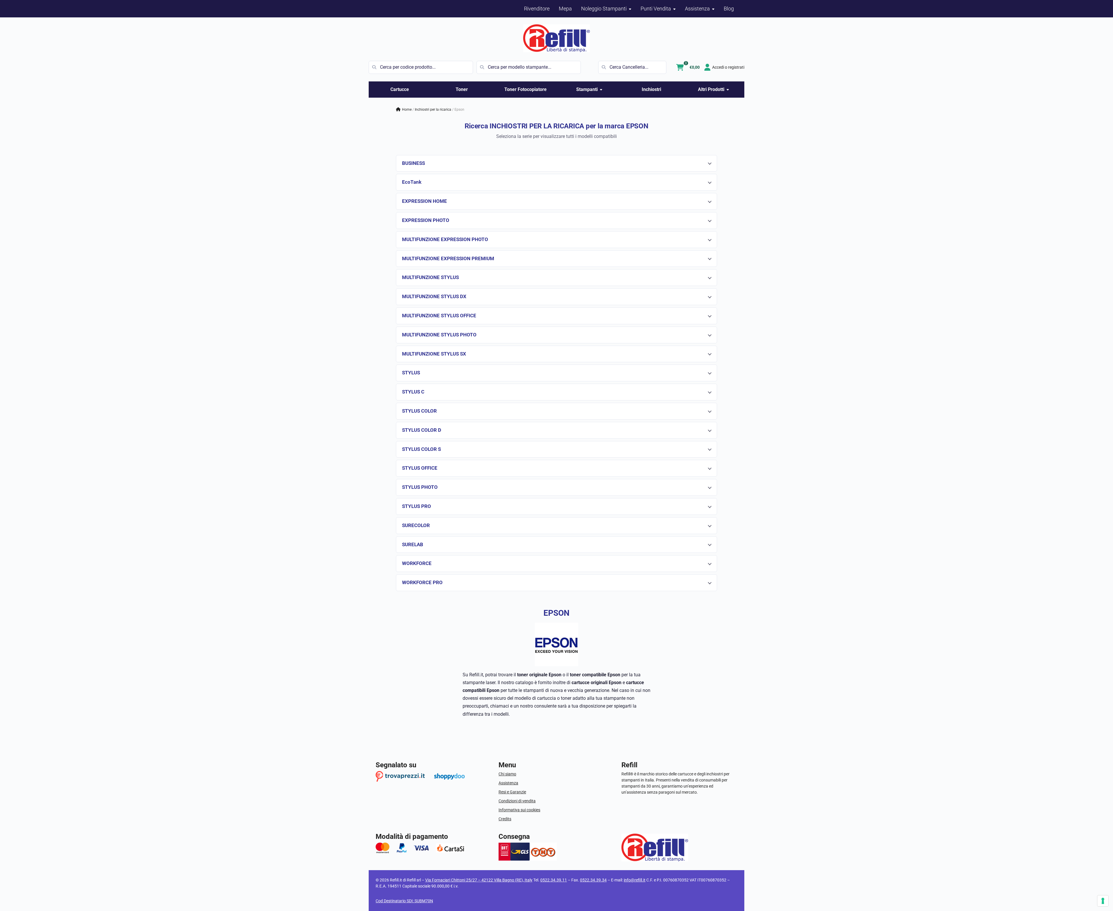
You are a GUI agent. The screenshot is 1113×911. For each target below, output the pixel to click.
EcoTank (411, 182)
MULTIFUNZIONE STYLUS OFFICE (439, 315)
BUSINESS (413, 163)
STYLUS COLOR (419, 411)
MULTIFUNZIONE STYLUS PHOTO (439, 335)
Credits (505, 819)
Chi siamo (507, 774)
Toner (462, 89)
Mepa (565, 9)
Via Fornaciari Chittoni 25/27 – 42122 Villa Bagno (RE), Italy (478, 880)
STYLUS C (413, 392)
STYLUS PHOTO (420, 487)
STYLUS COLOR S (421, 449)
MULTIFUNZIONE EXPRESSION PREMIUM (448, 258)
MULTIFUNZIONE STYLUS (430, 277)
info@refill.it (634, 880)
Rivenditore (537, 9)
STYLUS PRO (416, 506)
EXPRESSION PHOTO (425, 220)
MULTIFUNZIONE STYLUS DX (434, 296)
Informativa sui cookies (519, 810)
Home (407, 110)
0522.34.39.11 (553, 880)
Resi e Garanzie (512, 792)
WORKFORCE (417, 563)
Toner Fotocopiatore (525, 89)
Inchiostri (651, 89)
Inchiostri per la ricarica (433, 110)
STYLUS (411, 373)
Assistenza (508, 783)
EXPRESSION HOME (424, 201)
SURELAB (412, 544)
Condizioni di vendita (517, 801)
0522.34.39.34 (593, 880)
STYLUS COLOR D (421, 430)
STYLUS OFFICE (419, 468)
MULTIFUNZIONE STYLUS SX (434, 354)
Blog (729, 9)
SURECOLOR (416, 525)
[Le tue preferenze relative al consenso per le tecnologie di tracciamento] (1102, 900)
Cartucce (399, 89)
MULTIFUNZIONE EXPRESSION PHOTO (445, 239)
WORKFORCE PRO (422, 582)
